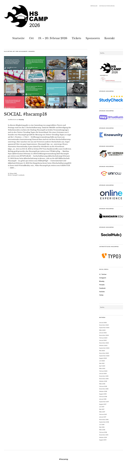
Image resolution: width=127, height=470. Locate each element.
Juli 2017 (101, 406)
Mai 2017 (101, 409)
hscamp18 (15, 175)
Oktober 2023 (103, 345)
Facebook (102, 288)
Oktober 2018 (103, 391)
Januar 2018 (102, 399)
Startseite (18, 38)
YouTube (102, 291)
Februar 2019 (103, 386)
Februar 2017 (103, 414)
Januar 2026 (103, 322)
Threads (101, 285)
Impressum (93, 6)
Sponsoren (93, 38)
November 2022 (104, 353)
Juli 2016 (101, 424)
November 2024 (104, 335)
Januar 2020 (103, 373)
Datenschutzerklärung (107, 6)
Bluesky (101, 281)
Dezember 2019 (103, 376)
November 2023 (104, 343)
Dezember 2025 (104, 325)
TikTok (101, 295)
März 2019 (102, 383)
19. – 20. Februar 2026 (52, 38)
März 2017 (102, 412)
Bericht (10, 175)
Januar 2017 (102, 417)
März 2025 (102, 330)
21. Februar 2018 (12, 173)
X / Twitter (102, 274)
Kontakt (109, 38)
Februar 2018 (103, 396)
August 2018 (102, 394)
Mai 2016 (101, 427)
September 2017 (104, 401)
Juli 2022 (102, 360)
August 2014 (102, 440)
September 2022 (104, 355)
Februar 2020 (103, 371)
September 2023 (104, 348)
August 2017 (102, 404)
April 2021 (102, 366)
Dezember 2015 (103, 435)
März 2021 (102, 368)
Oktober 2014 (103, 437)
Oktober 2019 (103, 381)
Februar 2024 (103, 338)
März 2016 (102, 429)
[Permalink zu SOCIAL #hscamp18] (45, 108)
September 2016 (104, 422)
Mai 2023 (102, 350)
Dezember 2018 (103, 389)
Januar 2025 (103, 332)
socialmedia (21, 175)
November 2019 (103, 378)
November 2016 (103, 419)
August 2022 (103, 358)
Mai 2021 (101, 363)
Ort (31, 38)
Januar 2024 (103, 340)
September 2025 (104, 327)
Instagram (102, 278)
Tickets (76, 38)
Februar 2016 (103, 432)
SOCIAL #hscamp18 (25, 114)
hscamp (21, 119)
